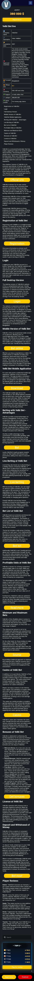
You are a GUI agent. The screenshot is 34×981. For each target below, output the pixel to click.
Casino (17, 715)
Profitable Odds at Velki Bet (12, 128)
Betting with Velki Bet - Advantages (15, 120)
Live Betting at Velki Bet (11, 122)
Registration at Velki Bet (11, 106)
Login (5, 109)
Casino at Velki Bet (10, 133)
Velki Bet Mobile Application (12, 117)
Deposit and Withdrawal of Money (14, 141)
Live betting (17, 482)
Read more (16, 607)
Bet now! (17, 875)
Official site (17, 179)
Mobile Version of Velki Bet (12, 114)
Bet (13, 86)
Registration (17, 243)
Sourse (17, 654)
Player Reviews (8, 144)
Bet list (17, 545)
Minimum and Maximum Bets (13, 130)
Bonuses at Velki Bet (10, 136)
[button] (30, 3)
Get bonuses (17, 796)
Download (17, 388)
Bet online (17, 348)
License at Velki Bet (10, 138)
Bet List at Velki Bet (10, 125)
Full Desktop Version (10, 112)
